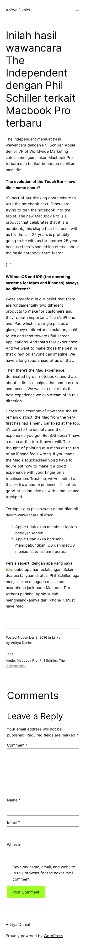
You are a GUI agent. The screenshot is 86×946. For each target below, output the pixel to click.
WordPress (53, 935)
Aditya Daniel (18, 9)
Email (13, 822)
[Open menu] (77, 10)
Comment (17, 745)
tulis (9, 569)
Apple (10, 660)
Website (14, 844)
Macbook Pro (27, 660)
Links (56, 637)
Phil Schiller (48, 660)
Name (14, 800)
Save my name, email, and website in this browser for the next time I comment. (44, 873)
